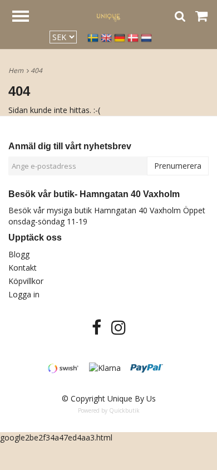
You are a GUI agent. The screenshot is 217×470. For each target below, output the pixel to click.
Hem (17, 70)
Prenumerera (177, 165)
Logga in (24, 294)
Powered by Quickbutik (109, 410)
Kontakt (22, 267)
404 (37, 70)
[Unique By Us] (108, 16)
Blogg (18, 254)
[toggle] (26, 17)
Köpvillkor (25, 281)
